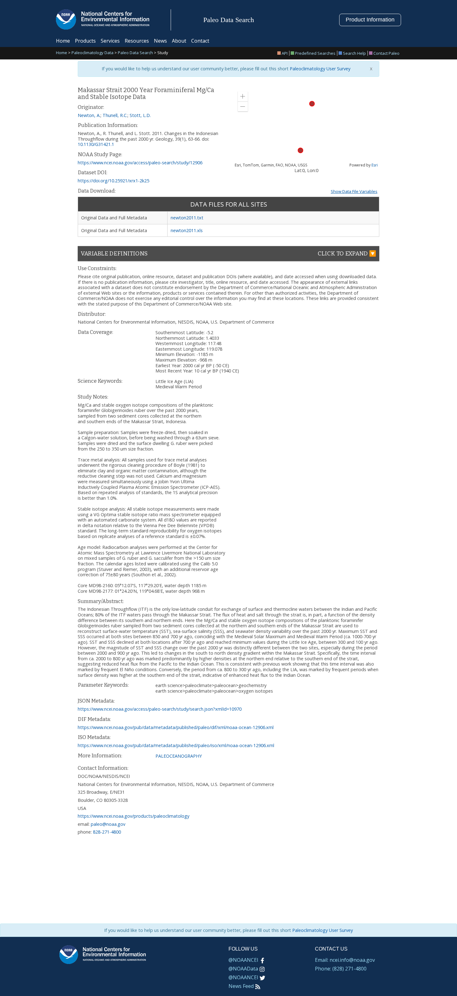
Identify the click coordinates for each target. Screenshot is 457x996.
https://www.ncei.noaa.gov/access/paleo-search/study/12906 (140, 163)
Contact (200, 40)
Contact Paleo (386, 53)
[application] (306, 127)
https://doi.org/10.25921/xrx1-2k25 (113, 181)
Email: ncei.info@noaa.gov (345, 959)
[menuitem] (283, 53)
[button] (243, 96)
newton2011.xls (187, 230)
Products (85, 40)
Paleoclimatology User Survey (319, 69)
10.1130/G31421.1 (96, 144)
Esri (375, 165)
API (285, 53)
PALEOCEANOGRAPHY (178, 756)
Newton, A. (89, 115)
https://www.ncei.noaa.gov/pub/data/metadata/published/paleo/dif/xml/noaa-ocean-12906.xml (176, 727)
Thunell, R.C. (115, 115)
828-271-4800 (107, 832)
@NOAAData (243, 968)
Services (110, 40)
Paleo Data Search (135, 53)
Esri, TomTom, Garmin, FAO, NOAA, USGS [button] (271, 165)
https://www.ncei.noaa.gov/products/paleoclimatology (133, 816)
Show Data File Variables (354, 191)
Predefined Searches (315, 53)
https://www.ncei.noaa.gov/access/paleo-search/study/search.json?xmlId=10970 (160, 709)
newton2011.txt (187, 218)
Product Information (370, 19)
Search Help (354, 53)
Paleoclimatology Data (92, 53)
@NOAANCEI (243, 959)
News (160, 40)
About (179, 40)
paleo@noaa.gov (108, 824)
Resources (137, 40)
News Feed (241, 986)
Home (63, 40)
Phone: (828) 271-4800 (341, 968)
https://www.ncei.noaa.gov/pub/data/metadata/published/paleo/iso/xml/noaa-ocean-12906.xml (176, 745)
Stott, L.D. (140, 115)
